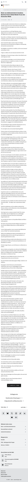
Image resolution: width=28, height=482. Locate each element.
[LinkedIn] (25, 413)
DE (1, 1)
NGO (6, 69)
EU (25, 289)
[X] (12, 413)
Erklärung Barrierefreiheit (6, 476)
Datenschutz (3, 472)
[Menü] (25, 2)
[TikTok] (21, 413)
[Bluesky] (8, 413)
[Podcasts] (16, 417)
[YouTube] (12, 417)
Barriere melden (4, 474)
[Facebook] (4, 413)
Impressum (3, 470)
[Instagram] (16, 413)
